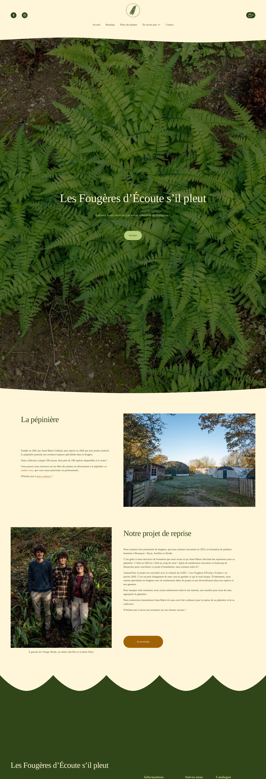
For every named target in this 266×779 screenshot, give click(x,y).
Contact (169, 24)
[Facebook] (13, 15)
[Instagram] (25, 15)
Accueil (96, 24)
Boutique (110, 24)
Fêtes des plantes (128, 24)
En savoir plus (143, 641)
